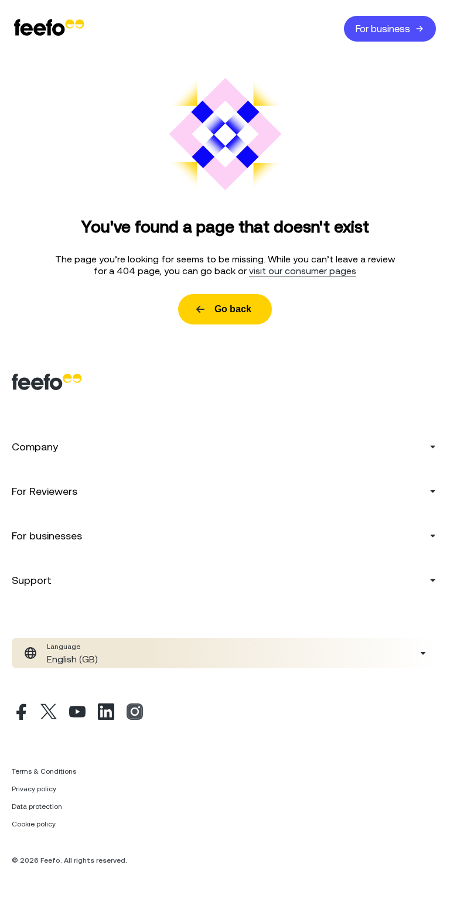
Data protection (37, 806)
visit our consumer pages (302, 270)
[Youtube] (77, 713)
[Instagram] (135, 713)
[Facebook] (20, 713)
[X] (48, 713)
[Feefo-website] (49, 28)
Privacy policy (34, 789)
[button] (225, 653)
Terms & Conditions (44, 771)
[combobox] (225, 653)
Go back (232, 309)
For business (383, 29)
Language (63, 647)
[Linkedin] (106, 713)
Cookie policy (34, 824)
